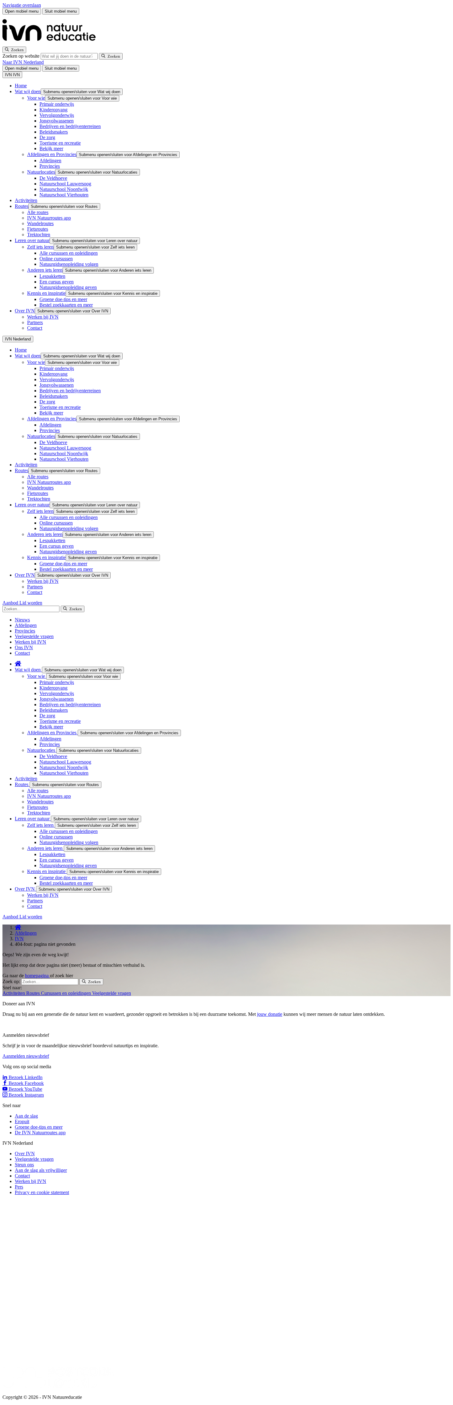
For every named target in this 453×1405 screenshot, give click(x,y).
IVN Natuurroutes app (49, 217)
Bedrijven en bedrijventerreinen (70, 126)
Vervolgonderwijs (56, 115)
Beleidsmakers (53, 131)
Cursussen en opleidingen (66, 993)
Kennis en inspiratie (46, 293)
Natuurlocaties (41, 172)
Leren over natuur (32, 240)
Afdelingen (50, 160)
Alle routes (37, 212)
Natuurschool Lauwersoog (65, 183)
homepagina (37, 975)
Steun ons (24, 1164)
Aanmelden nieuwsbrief (25, 1056)
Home (21, 85)
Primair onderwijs (56, 104)
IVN (19, 938)
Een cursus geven (56, 281)
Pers (19, 1186)
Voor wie (36, 98)
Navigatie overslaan (21, 5)
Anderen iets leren (45, 270)
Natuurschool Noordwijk (63, 189)
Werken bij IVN (43, 316)
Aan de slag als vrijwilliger (41, 1170)
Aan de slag (26, 1116)
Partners (35, 322)
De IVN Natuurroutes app (40, 1132)
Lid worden (30, 602)
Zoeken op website (21, 56)
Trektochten (38, 234)
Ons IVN (24, 647)
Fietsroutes (37, 229)
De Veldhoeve (53, 178)
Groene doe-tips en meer (63, 299)
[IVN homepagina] (51, 43)
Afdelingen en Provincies (51, 154)
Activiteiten (26, 200)
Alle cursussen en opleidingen (68, 253)
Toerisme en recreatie (60, 143)
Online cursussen (56, 258)
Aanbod (10, 602)
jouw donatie (269, 1014)
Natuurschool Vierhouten (63, 194)
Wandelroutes (40, 223)
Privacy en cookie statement (42, 1192)
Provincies (49, 166)
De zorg (47, 137)
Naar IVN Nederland (23, 62)
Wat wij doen (28, 91)
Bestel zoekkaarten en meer (66, 304)
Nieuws (22, 619)
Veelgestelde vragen (34, 636)
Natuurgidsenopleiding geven (68, 287)
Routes (21, 206)
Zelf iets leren (40, 246)
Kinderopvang (53, 109)
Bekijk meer (51, 148)
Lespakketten (52, 276)
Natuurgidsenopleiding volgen (68, 264)
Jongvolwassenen (56, 120)
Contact (34, 328)
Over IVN (25, 310)
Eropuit (22, 1121)
